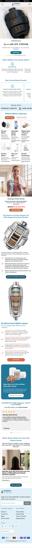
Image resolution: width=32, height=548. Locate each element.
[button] (11, 432)
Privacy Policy (20, 512)
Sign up (27, 503)
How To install (5, 518)
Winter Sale (16, 1)
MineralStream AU (13, 540)
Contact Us (4, 514)
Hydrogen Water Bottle (10, 414)
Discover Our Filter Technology (16, 276)
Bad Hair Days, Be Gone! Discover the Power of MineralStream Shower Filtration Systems (16, 473)
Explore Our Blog (16, 485)
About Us (3, 512)
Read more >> (6, 480)
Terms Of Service (21, 516)
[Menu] (2, 4)
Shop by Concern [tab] (21, 117)
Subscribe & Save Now (16, 395)
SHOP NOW (16, 52)
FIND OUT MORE (16, 210)
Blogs (2, 516)
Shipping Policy (20, 518)
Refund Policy (20, 514)
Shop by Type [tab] (9, 117)
